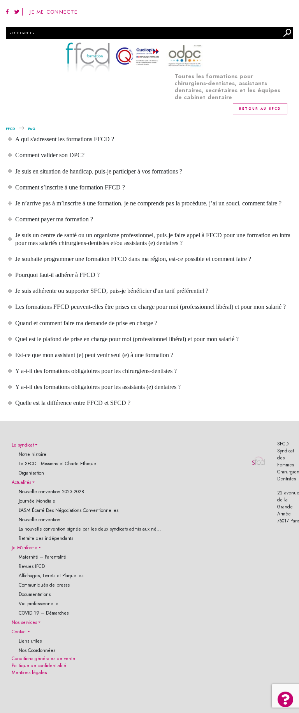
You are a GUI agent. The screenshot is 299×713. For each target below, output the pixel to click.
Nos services (24, 622)
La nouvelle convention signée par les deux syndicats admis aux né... (90, 529)
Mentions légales (29, 672)
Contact (19, 632)
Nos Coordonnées (37, 650)
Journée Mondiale (37, 501)
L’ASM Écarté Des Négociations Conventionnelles (68, 510)
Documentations (35, 594)
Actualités (21, 482)
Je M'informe (24, 548)
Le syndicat (23, 445)
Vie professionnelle (38, 604)
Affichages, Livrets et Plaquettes (51, 576)
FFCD (10, 128)
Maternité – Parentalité (42, 557)
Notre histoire (32, 454)
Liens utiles (30, 641)
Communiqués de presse (44, 585)
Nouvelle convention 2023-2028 (51, 492)
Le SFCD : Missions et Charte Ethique (57, 464)
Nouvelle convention (39, 520)
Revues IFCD (32, 566)
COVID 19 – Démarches (44, 613)
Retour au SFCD (260, 108)
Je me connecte (53, 12)
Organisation (31, 473)
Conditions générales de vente (43, 658)
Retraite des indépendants (46, 538)
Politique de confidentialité (39, 665)
